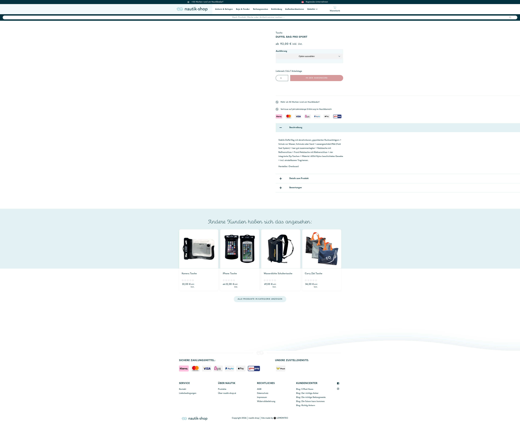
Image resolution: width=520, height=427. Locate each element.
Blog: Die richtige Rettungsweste (311, 397)
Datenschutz (262, 393)
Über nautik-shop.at (227, 393)
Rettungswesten (260, 9)
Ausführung (281, 51)
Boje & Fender (243, 9)
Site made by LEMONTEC (274, 418)
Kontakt (182, 389)
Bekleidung (276, 9)
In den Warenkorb (316, 78)
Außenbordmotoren (294, 9)
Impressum (262, 397)
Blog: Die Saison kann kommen (310, 401)
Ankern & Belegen (224, 9)
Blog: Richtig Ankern (305, 406)
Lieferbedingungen (187, 393)
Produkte (222, 389)
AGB (259, 389)
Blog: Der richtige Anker (307, 393)
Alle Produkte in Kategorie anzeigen (260, 299)
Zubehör (311, 9)
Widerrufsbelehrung (266, 401)
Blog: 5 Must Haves (304, 389)
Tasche (279, 33)
